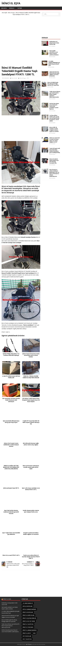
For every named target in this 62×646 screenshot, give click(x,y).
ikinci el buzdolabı (28, 612)
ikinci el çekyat (27, 633)
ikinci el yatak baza (28, 627)
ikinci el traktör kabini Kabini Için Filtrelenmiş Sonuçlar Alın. (54, 161)
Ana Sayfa (4, 12)
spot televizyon (27, 639)
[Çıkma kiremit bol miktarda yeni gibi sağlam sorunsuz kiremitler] (45, 75)
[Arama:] (51, 14)
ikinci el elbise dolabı (28, 615)
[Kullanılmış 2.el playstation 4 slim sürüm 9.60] (45, 45)
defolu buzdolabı (27, 606)
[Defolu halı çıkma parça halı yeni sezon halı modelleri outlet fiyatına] (45, 106)
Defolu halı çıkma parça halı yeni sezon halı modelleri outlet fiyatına (54, 106)
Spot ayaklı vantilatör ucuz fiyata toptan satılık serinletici (54, 53)
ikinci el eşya (11, 12)
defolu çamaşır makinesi (29, 609)
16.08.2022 (6, 78)
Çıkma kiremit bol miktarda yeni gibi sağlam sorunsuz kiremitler (54, 74)
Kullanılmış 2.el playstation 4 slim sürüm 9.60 (54, 43)
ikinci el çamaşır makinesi (30, 630)
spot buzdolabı (27, 636)
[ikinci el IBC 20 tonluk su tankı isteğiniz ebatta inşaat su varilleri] (45, 130)
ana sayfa (4, 8)
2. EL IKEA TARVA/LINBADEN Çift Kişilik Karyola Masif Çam (54, 63)
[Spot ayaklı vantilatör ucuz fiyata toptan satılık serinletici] (45, 54)
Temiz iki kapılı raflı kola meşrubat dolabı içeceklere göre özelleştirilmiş (54, 150)
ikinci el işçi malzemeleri (29, 618)
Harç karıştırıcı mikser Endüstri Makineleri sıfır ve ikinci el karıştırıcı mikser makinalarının (54, 173)
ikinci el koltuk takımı (29, 621)
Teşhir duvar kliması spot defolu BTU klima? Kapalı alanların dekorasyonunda (54, 94)
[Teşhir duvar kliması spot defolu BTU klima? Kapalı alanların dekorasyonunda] (45, 95)
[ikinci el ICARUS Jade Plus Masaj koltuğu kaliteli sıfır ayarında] (44, 85)
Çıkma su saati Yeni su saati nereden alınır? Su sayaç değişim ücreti (54, 140)
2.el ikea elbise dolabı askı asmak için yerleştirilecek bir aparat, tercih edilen (54, 118)
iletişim (20, 8)
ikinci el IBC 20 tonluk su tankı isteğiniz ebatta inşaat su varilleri (54, 129)
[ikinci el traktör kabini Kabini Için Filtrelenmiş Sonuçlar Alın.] (45, 162)
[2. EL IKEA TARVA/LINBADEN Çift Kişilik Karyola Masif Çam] (44, 64)
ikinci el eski (14, 78)
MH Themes (28, 644)
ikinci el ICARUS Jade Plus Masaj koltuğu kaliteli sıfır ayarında (53, 84)
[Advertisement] (21, 41)
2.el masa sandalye (28, 603)
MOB (34, 633)
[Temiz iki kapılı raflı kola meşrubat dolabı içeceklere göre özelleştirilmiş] (45, 151)
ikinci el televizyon (28, 624)
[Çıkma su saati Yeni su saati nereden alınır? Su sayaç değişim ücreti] (45, 141)
